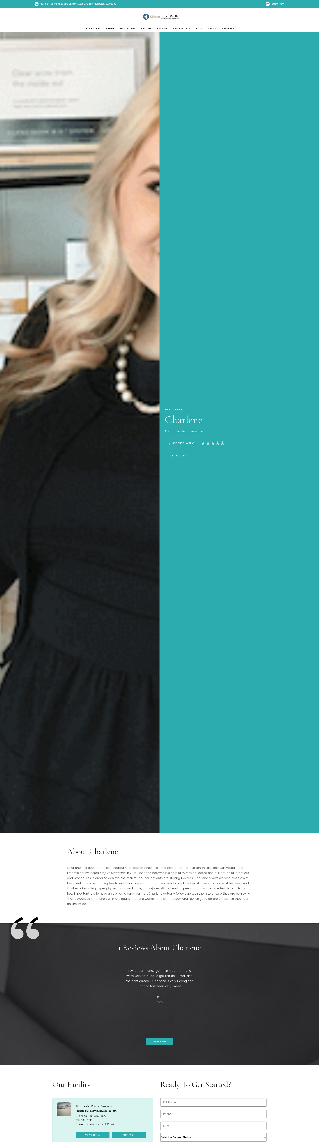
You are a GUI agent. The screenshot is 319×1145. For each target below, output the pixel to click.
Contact (228, 28)
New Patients (182, 28)
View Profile (92, 1135)
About (110, 28)
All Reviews (159, 1041)
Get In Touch (178, 455)
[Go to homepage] (159, 16)
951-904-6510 (84, 1120)
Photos (146, 28)
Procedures (128, 28)
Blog (199, 28)
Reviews (162, 28)
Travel (212, 28)
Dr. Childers (92, 28)
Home (167, 409)
